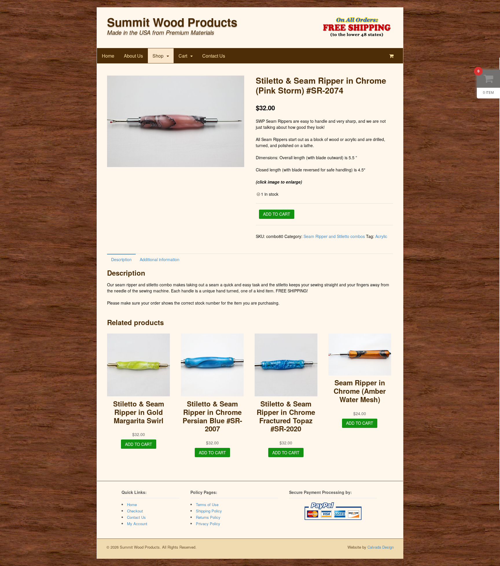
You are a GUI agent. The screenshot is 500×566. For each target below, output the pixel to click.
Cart (183, 55)
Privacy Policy (208, 523)
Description (121, 259)
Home (108, 55)
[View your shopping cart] (392, 55)
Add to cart (276, 214)
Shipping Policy (209, 511)
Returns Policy (208, 517)
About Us (133, 55)
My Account (137, 523)
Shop (157, 55)
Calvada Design (380, 547)
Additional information (159, 259)
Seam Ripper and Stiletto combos (334, 236)
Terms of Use (207, 504)
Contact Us (213, 55)
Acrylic (381, 236)
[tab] (121, 259)
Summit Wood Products (172, 22)
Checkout (135, 511)
